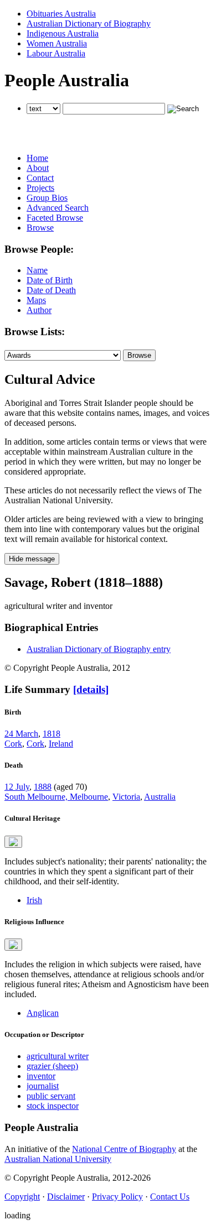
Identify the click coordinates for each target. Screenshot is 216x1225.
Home (37, 158)
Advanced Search (58, 207)
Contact (40, 178)
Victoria (126, 796)
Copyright (22, 1196)
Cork (13, 743)
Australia (160, 796)
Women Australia (57, 43)
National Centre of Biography (124, 1149)
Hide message (32, 559)
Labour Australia (56, 53)
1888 (43, 786)
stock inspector (53, 1106)
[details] (91, 689)
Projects (40, 187)
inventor (41, 1076)
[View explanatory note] (13, 842)
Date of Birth (50, 280)
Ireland (61, 743)
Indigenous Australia (63, 33)
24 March (21, 733)
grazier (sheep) (52, 1066)
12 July (16, 786)
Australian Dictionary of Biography (89, 23)
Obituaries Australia (61, 13)
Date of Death (51, 290)
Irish (34, 900)
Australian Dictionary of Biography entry (99, 649)
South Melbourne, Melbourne (56, 796)
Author (39, 310)
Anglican (43, 1013)
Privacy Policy (117, 1196)
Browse (40, 227)
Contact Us (169, 1196)
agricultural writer (58, 1056)
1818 (51, 733)
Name (37, 270)
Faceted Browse (55, 217)
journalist (43, 1086)
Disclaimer (66, 1196)
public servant (51, 1096)
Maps (36, 300)
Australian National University (57, 1159)
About (38, 168)
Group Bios (47, 197)
